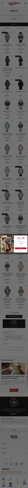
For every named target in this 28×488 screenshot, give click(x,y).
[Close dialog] (26, 236)
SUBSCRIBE (21, 248)
